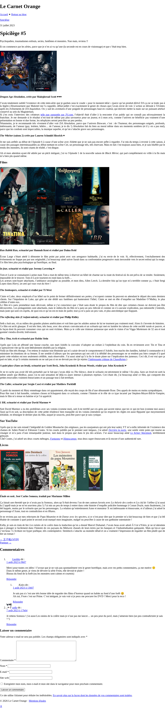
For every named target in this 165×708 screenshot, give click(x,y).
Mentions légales (37, 700)
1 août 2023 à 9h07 (16, 562)
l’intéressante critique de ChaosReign (107, 359)
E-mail (4, 671)
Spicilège (4, 20)
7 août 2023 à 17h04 (16, 610)
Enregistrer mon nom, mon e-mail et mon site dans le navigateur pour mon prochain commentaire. (53, 684)
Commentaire (8, 660)
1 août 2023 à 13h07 (23, 587)
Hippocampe (70, 438)
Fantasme (55, 438)
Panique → (5, 542)
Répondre (11, 579)
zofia (14, 607)
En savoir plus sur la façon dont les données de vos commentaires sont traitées (92, 695)
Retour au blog (18, 14)
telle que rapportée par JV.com (57, 114)
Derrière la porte (117, 430)
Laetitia (16, 559)
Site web (4, 677)
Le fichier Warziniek (140, 433)
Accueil (4, 14)
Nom (3, 666)
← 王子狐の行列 (9, 539)
